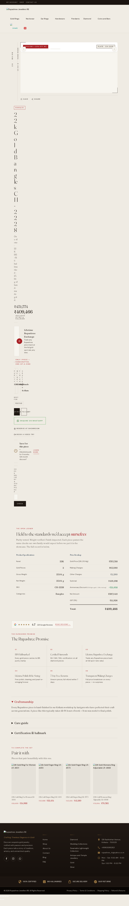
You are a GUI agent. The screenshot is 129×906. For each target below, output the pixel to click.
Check (20, 504)
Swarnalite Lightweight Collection (79, 849)
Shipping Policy (103, 891)
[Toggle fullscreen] (3, 896)
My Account (12, 2)
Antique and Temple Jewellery (78, 856)
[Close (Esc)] (8, 896)
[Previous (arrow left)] (1, 899)
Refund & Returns (118, 891)
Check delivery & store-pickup (16, 480)
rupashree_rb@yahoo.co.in (113, 852)
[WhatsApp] (20, 858)
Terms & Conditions (87, 891)
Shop (22, 2)
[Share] (5, 896)
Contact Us (31, 2)
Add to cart (24, 412)
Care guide (21, 723)
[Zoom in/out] (1, 896)
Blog (44, 857)
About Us (46, 848)
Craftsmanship (24, 702)
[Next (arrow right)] (3, 899)
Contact (46, 853)
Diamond (74, 839)
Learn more (36, 451)
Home (45, 839)
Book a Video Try (25, 434)
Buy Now (17, 412)
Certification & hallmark (30, 733)
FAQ (44, 862)
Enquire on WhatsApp (31, 421)
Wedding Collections (78, 844)
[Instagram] (13, 858)
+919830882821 (108, 847)
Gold (72, 862)
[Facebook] (6, 858)
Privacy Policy (72, 891)
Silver (72, 867)
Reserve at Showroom (28, 428)
